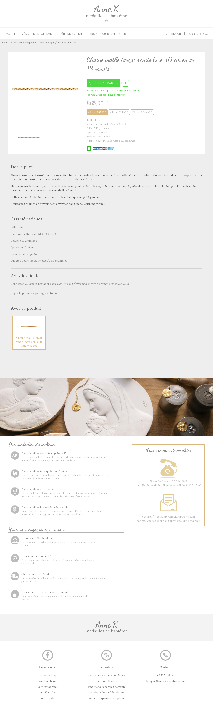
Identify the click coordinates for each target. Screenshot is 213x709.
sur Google (48, 698)
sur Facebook (47, 681)
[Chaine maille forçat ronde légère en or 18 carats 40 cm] (29, 334)
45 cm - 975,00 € (119, 112)
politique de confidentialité (106, 692)
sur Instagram (47, 687)
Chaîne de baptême (70, 33)
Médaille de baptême (36, 33)
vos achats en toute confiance (106, 675)
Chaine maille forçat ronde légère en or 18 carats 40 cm (29, 342)
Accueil (11, 33)
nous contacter (116, 94)
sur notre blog (48, 675)
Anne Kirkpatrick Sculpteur (106, 698)
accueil (5, 42)
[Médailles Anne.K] (106, 22)
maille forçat (47, 42)
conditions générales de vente (106, 687)
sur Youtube (48, 692)
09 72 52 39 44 (165, 675)
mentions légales (106, 681)
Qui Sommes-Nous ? (115, 33)
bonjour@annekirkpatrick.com (165, 681)
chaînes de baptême (25, 42)
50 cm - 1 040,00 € (142, 112)
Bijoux (93, 33)
